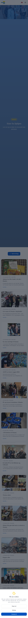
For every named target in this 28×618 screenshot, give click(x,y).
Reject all (14, 606)
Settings (14, 610)
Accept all (14, 614)
